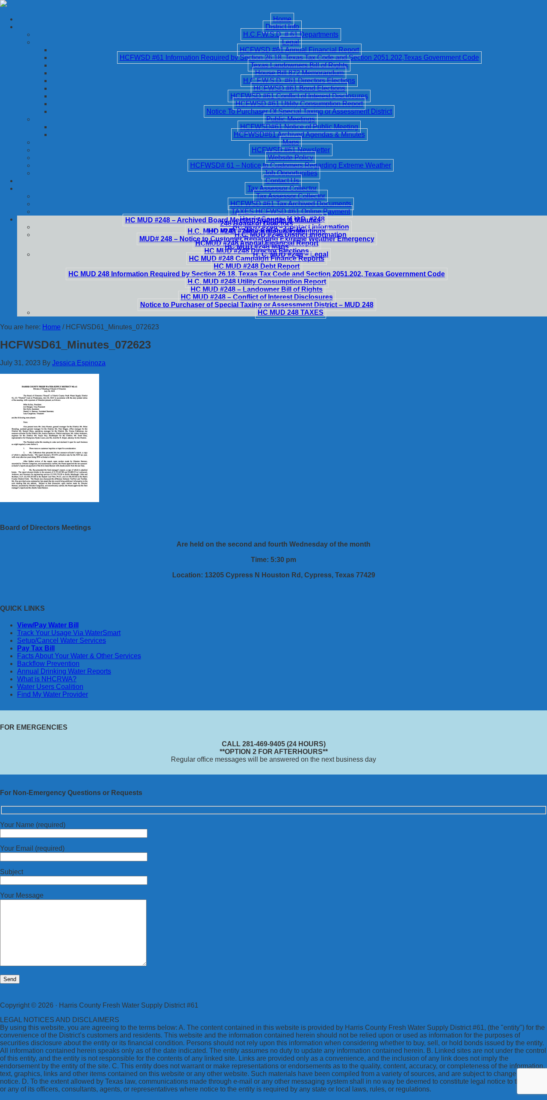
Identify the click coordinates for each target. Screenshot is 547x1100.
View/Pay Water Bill (48, 625)
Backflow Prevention (48, 663)
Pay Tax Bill (36, 648)
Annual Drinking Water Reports (64, 671)
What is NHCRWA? (46, 679)
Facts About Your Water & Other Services (79, 655)
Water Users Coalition (50, 686)
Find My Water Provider (52, 694)
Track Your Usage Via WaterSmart (69, 632)
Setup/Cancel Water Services (61, 640)
